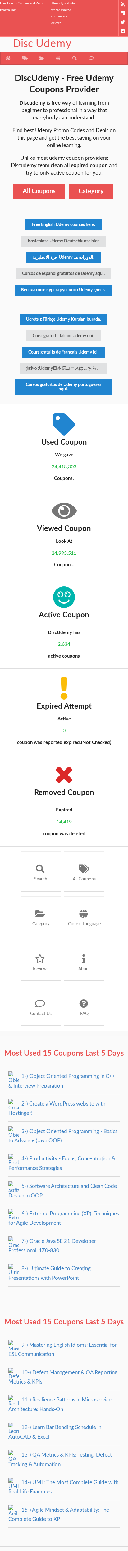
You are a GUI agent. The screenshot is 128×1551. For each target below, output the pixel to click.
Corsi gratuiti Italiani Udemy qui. (63, 336)
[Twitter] (123, 22)
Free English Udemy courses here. (63, 225)
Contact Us (41, 1014)
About (84, 969)
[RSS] (123, 4)
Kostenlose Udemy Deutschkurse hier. (63, 241)
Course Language (84, 924)
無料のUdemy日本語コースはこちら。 (63, 368)
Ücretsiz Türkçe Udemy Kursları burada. (63, 319)
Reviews (40, 969)
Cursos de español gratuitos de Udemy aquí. (63, 274)
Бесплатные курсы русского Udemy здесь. (63, 290)
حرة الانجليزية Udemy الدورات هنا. (63, 257)
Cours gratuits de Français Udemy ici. (63, 352)
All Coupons (39, 191)
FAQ (84, 1014)
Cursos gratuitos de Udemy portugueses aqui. (63, 387)
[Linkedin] (123, 13)
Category (91, 191)
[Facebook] (123, 31)
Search (40, 879)
